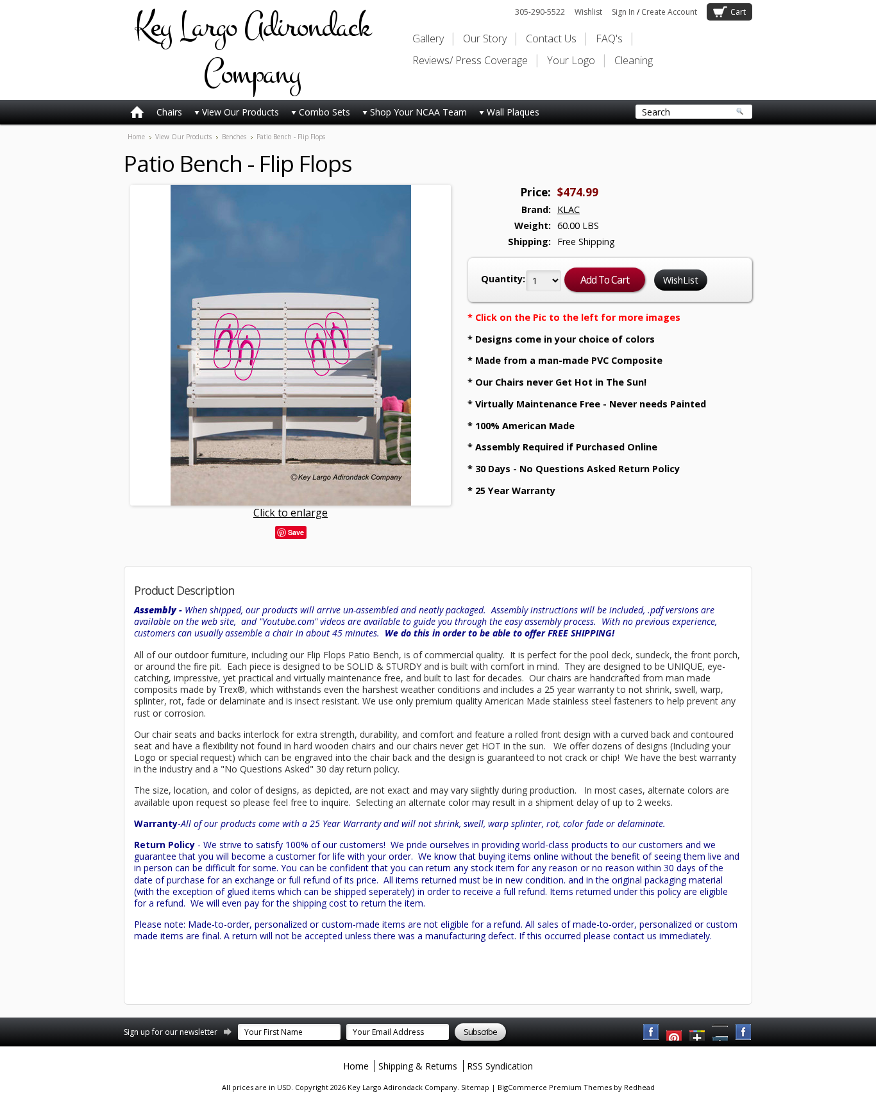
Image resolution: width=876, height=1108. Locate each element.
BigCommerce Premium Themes (555, 1087)
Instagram (744, 1032)
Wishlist (588, 11)
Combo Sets (324, 112)
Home (136, 136)
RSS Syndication (500, 1066)
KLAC (568, 209)
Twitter (697, 1032)
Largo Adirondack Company (252, 50)
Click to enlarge (290, 513)
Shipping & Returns (417, 1066)
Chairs (169, 112)
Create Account (669, 11)
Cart (738, 11)
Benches (234, 136)
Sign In (623, 11)
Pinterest (720, 1032)
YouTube (674, 1032)
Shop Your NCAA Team (418, 112)
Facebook (651, 1032)
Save (296, 532)
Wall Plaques (513, 112)
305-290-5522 (540, 11)
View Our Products (240, 112)
